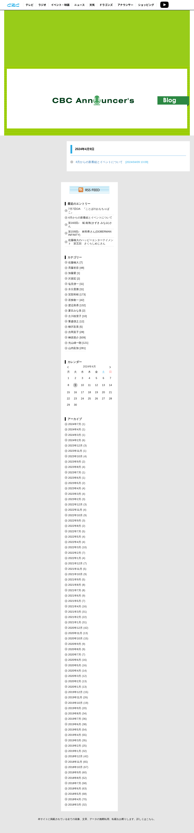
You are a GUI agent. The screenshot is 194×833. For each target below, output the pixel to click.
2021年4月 (74, 606)
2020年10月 (75, 638)
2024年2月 (74, 440)
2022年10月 (75, 515)
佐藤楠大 (75, 262)
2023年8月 (74, 466)
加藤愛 (74, 273)
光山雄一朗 (78, 342)
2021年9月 (74, 579)
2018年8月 (74, 777)
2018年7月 (74, 783)
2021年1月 (74, 622)
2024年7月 (74, 424)
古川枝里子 (77, 316)
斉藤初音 (76, 267)
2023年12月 (75, 445)
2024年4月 (74, 429)
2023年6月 (74, 477)
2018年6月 (74, 788)
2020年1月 (74, 686)
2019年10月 (75, 702)
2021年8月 (74, 584)
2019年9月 (74, 708)
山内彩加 (77, 348)
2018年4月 (74, 799)
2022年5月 (74, 536)
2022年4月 (74, 541)
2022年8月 (74, 525)
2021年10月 (75, 574)
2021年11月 (75, 568)
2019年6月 (74, 724)
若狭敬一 (76, 299)
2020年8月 (74, 649)
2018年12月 (75, 756)
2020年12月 (75, 627)
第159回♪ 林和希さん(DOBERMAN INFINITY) (89, 233)
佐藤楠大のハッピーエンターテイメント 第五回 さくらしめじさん (90, 242)
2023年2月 (74, 499)
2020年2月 (74, 681)
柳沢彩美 (75, 326)
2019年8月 (74, 713)
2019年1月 (74, 750)
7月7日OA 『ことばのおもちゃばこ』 (88, 210)
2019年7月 (74, 718)
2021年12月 (75, 563)
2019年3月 (74, 740)
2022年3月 (74, 547)
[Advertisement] (97, 38)
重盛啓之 (76, 321)
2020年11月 (75, 633)
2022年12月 (75, 504)
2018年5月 (74, 793)
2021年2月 (74, 616)
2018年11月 (75, 761)
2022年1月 (74, 558)
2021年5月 (74, 600)
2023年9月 (74, 461)
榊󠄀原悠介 (77, 337)
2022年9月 (74, 520)
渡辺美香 (77, 305)
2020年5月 (74, 665)
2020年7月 (74, 654)
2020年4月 (74, 670)
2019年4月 (74, 734)
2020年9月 (74, 643)
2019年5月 (74, 729)
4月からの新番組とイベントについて (112, 162)
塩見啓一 (76, 283)
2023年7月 (74, 472)
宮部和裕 (77, 294)
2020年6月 (74, 659)
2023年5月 (74, 483)
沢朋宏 (74, 278)
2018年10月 (75, 767)
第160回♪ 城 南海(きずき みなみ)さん (90, 224)
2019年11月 (75, 697)
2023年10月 (75, 456)
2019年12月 (75, 692)
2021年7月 (74, 590)
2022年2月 (74, 552)
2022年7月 (74, 531)
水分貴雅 (76, 289)
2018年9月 (74, 772)
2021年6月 (74, 595)
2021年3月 (74, 611)
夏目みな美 (76, 310)
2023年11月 (75, 450)
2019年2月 (74, 745)
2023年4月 (74, 488)
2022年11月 (75, 509)
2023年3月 (74, 493)
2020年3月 (74, 675)
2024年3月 (74, 434)
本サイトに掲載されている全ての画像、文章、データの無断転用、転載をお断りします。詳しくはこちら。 (97, 819)
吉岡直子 (76, 332)
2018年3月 (74, 804)
